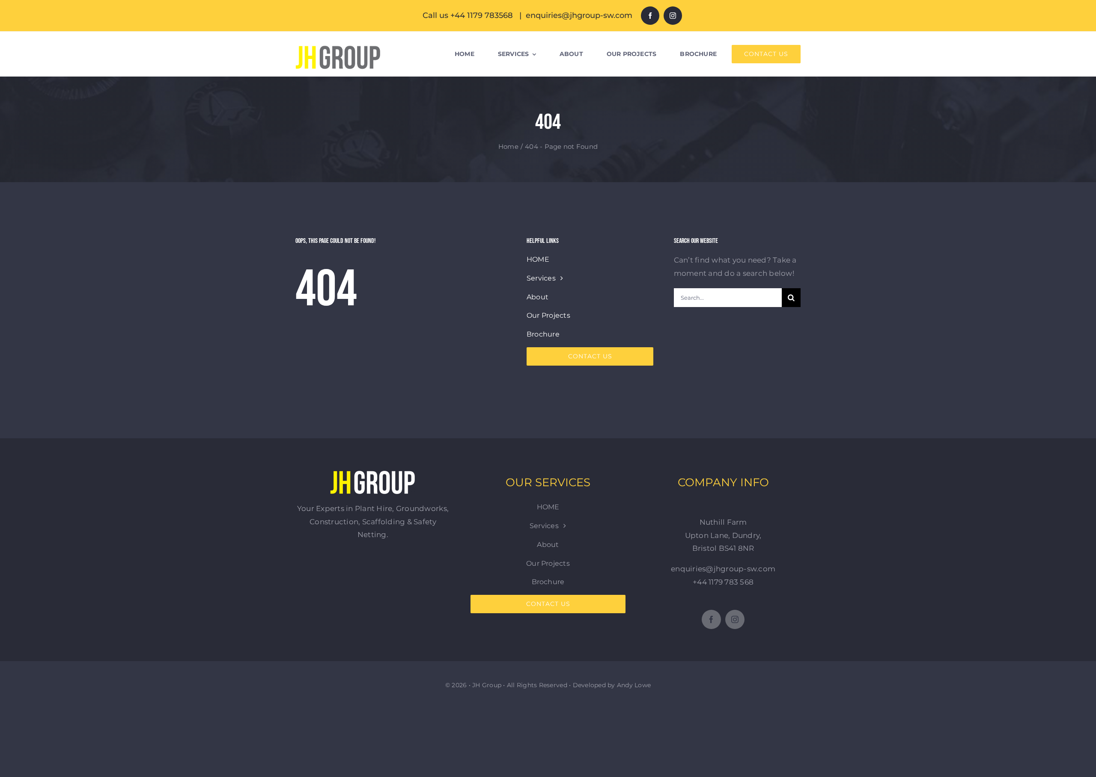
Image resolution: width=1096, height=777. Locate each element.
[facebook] (650, 15)
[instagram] (673, 15)
